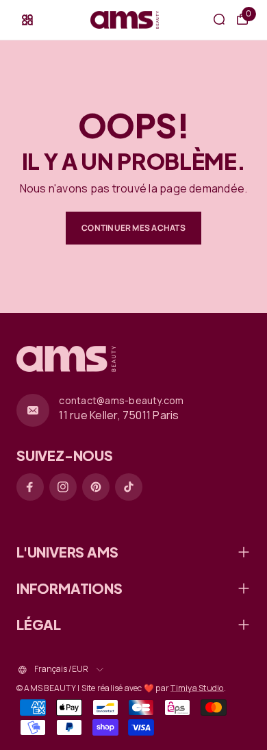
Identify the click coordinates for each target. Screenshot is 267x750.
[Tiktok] (128, 487)
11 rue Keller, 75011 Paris (119, 415)
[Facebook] (30, 487)
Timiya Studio (196, 688)
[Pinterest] (96, 487)
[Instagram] (63, 487)
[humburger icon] (27, 20)
